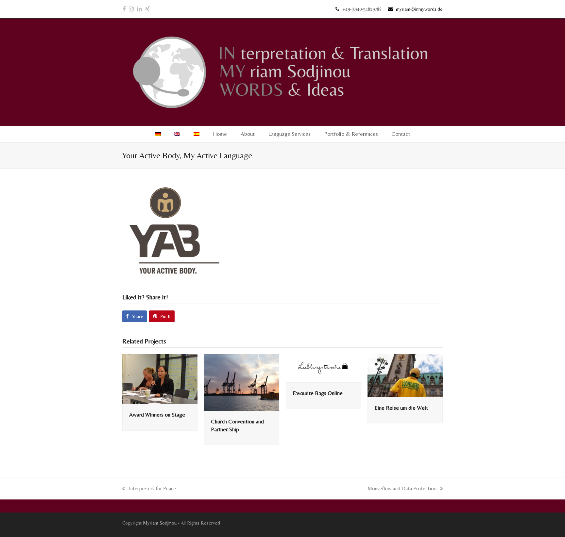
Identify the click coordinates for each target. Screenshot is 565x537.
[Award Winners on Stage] (159, 378)
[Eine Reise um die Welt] (405, 375)
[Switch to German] (158, 134)
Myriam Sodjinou (160, 523)
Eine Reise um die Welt (401, 407)
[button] (134, 316)
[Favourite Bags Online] (323, 368)
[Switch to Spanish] (197, 134)
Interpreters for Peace (152, 488)
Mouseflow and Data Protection (402, 488)
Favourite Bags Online (318, 393)
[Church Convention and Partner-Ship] (241, 382)
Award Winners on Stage (157, 414)
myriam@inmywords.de (419, 9)
